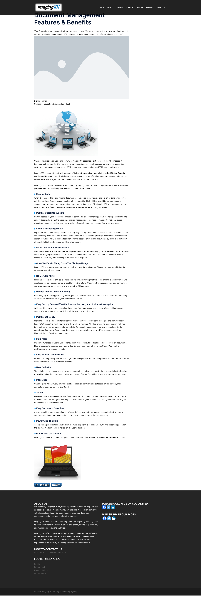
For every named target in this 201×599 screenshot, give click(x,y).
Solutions (129, 7)
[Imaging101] (48, 7)
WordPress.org (40, 573)
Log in (37, 564)
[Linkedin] (114, 518)
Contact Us (161, 7)
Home (101, 7)
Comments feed (41, 570)
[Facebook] (104, 507)
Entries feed (39, 567)
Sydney (74, 591)
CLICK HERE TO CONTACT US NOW (50, 552)
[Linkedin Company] (113, 507)
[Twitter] (108, 507)
